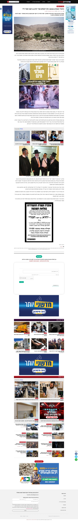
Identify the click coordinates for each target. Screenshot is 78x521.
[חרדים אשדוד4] (7, 33)
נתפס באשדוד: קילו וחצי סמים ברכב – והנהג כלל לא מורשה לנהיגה (20, 425)
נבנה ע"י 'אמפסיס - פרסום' (24, 516)
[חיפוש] (8, 2)
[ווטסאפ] (76, 459)
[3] (71, 33)
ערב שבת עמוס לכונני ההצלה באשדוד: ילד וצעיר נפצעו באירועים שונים (21, 451)
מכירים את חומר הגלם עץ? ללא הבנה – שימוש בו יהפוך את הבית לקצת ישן (26, 421)
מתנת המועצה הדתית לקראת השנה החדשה (40, 335)
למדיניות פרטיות (34, 519)
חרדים (44, 1)
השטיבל (28, 1)
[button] (1, 9)
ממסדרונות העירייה (36, 1)
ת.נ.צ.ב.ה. (61, 246)
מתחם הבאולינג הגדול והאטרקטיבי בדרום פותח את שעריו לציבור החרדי (52, 421)
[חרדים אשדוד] (39, 316)
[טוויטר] (76, 456)
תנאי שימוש (64, 507)
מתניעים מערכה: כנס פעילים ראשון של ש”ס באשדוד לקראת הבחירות (20, 444)
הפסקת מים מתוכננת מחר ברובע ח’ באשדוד (40, 351)
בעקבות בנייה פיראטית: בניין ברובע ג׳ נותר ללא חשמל (47, 435)
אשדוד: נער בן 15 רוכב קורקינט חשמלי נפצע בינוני (22, 335)
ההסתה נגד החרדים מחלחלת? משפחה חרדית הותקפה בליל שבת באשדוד (46, 444)
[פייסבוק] (76, 453)
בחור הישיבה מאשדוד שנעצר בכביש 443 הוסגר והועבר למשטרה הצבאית (21, 435)
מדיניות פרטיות (63, 510)
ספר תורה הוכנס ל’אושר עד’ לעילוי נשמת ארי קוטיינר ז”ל (56, 351)
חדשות (49, 1)
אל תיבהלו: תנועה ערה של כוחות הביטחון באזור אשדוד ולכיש (56, 335)
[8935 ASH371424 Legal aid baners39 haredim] (39, 84)
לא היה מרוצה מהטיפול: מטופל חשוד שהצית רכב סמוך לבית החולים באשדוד (23, 351)
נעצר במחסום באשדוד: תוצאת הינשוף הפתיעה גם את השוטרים (46, 426)
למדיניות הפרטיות (29, 508)
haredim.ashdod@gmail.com (32, 494)
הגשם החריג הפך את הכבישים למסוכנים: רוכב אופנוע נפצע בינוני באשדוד (46, 453)
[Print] (39, 484)
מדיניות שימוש (29, 519)
